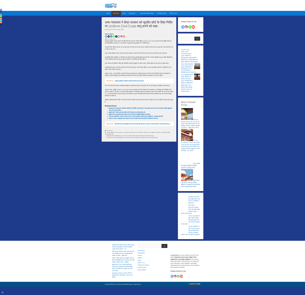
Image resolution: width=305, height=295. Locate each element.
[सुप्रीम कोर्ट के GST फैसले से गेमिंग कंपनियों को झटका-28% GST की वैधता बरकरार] (197, 87)
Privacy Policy (142, 267)
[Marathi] (196, 284)
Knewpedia (132, 13)
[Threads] (116, 36)
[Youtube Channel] (193, 27)
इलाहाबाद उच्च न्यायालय (155, 132)
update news (146, 132)
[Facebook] (106, 36)
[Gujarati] (191, 284)
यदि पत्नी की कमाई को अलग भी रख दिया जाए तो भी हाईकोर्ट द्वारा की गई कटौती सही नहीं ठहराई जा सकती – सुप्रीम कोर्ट (123, 253)
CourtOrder (126, 132)
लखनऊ (106, 134)
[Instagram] (121, 36)
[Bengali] (188, 284)
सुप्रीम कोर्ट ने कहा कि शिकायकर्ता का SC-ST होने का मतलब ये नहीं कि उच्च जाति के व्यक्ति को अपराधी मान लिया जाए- (130, 135)
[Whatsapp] (114, 36)
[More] (124, 36)
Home (108, 13)
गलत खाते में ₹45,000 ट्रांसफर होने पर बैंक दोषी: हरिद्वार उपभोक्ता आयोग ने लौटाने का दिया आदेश (190, 209)
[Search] (197, 39)
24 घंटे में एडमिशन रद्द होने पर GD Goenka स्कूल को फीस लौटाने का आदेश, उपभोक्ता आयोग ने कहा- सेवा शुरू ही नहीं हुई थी (190, 230)
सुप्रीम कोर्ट (111, 134)
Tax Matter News (161, 13)
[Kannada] (194, 284)
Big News (120, 132)
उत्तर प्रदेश (163, 132)
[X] (109, 36)
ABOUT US (141, 262)
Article (140, 255)
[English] (190, 284)
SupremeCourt (134, 132)
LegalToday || (137, 284)
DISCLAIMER (142, 270)
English (140, 258)
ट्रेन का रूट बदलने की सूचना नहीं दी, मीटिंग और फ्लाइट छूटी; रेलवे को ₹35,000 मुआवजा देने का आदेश (190, 220)
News (124, 13)
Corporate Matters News (147, 13)
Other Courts (173, 13)
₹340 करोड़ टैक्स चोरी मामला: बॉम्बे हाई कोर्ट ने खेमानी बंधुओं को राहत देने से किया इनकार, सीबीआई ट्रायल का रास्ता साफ (188, 68)
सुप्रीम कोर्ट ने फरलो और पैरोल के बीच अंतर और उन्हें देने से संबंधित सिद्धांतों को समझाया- (130, 114)
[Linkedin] (111, 36)
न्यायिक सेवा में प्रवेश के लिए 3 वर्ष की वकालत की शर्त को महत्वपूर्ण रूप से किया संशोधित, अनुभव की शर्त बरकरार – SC (123, 247)
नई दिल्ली (168, 132)
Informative (116, 13)
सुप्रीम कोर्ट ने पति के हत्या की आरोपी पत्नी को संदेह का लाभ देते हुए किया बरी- (127, 112)
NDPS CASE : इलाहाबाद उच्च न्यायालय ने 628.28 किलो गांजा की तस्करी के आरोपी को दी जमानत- (133, 118)
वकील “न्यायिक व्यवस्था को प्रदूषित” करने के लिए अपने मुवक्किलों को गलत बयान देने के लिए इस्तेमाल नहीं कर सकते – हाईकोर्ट (123, 260)
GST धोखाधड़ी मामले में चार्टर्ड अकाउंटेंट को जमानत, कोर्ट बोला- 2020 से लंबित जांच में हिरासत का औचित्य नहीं (187, 79)
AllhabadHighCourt (112, 132)
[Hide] (0, 24)
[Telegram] (119, 36)
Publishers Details (143, 265)
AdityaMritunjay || (128, 284)
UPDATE (140, 132)
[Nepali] (198, 284)
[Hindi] (193, 284)
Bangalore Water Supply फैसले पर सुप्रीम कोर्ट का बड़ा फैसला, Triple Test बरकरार (122, 275)
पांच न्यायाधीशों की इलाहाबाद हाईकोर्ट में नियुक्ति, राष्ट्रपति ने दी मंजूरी (190, 165)
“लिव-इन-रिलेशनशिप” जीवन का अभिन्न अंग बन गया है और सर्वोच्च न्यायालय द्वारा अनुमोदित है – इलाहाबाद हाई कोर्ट (136, 116)
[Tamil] (199, 284)
